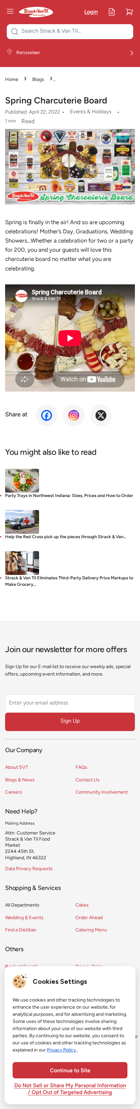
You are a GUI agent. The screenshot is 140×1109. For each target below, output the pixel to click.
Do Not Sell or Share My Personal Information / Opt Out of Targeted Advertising (70, 1089)
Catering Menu (91, 930)
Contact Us (87, 780)
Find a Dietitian (20, 930)
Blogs (38, 79)
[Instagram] (74, 415)
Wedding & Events (24, 918)
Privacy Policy (62, 1050)
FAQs (81, 767)
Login (91, 12)
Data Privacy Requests (29, 869)
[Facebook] (46, 415)
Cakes (82, 905)
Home (11, 79)
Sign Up (70, 721)
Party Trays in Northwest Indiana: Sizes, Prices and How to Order (69, 496)
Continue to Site (70, 1071)
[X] (101, 415)
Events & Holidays (90, 112)
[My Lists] (112, 12)
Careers (13, 792)
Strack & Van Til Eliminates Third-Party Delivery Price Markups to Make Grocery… (69, 581)
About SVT (16, 767)
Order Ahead (89, 918)
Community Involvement (101, 792)
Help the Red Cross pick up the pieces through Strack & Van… (65, 537)
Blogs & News (20, 780)
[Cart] (129, 12)
